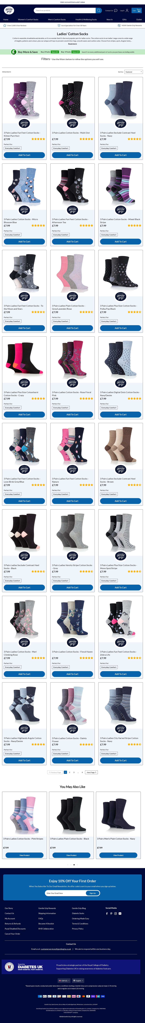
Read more (72, 44)
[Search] (99, 10)
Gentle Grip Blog (79, 908)
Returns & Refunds (13, 923)
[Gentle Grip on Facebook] (107, 914)
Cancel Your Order (12, 934)
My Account (10, 918)
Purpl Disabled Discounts (15, 928)
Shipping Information (47, 913)
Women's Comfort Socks (28, 19)
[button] (38, 139)
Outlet (139, 19)
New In (110, 19)
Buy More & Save (28, 51)
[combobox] (65, 10)
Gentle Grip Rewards (47, 908)
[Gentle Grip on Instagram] (115, 914)
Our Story (9, 908)
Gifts (124, 19)
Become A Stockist (46, 923)
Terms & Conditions (80, 923)
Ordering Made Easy (80, 918)
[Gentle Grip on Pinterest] (111, 914)
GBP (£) (64, 981)
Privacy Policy (77, 928)
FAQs (40, 918)
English (78, 981)
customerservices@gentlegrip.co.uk (56, 949)
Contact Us (9, 913)
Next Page (91, 772)
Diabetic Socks (78, 913)
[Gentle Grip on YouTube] (120, 914)
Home (5, 19)
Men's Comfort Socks (57, 19)
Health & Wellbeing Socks (86, 19)
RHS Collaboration (46, 928)
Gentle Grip (67, 1016)
